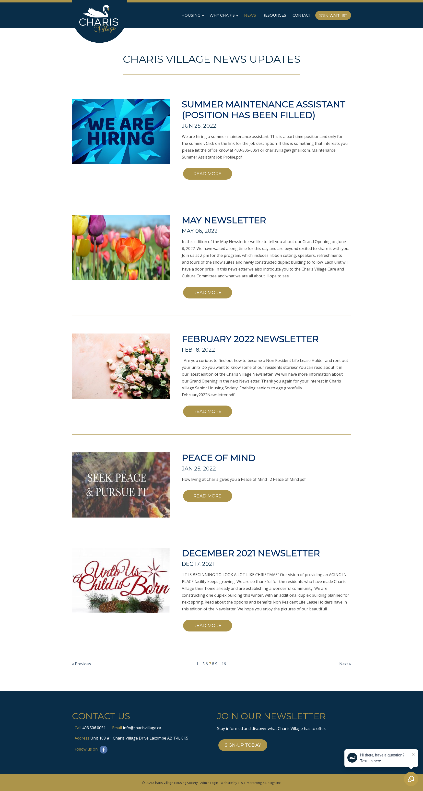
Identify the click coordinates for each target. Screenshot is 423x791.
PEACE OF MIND (218, 457)
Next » (345, 664)
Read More (207, 173)
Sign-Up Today (243, 745)
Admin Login (209, 782)
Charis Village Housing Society (175, 782)
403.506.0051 (94, 727)
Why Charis (222, 15)
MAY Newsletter (224, 220)
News (250, 15)
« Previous (81, 664)
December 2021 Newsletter (251, 553)
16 (224, 664)
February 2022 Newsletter (250, 339)
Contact (302, 15)
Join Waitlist (333, 15)
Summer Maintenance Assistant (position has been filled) (263, 109)
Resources (274, 15)
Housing (190, 15)
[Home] (99, 19)
